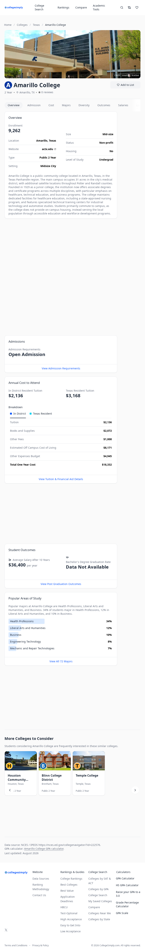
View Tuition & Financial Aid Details (61, 479)
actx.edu (47, 149)
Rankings (63, 7)
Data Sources (40, 878)
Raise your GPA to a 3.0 (128, 893)
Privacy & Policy (40, 945)
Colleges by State (99, 919)
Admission (34, 105)
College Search (97, 895)
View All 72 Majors (60, 661)
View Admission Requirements (61, 368)
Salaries (123, 105)
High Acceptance (71, 919)
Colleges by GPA (98, 889)
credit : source (121, 75)
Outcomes (103, 105)
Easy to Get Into (70, 925)
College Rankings (71, 878)
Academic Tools (99, 7)
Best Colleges (68, 884)
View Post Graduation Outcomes (61, 584)
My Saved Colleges (100, 901)
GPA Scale (122, 913)
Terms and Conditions (16, 945)
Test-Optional (68, 913)
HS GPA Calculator (127, 885)
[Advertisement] (61, 248)
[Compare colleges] (129, 7)
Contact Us (39, 895)
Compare (81, 7)
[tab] (17, 414)
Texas (52, 140)
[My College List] (136, 7)
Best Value (67, 890)
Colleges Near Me (99, 913)
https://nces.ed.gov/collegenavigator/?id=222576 (69, 845)
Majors (66, 105)
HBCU (64, 907)
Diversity (84, 105)
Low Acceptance (70, 931)
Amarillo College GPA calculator (43, 848)
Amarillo (41, 140)
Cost (51, 105)
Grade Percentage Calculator (127, 904)
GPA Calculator (125, 878)
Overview (13, 105)
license (135, 75)
